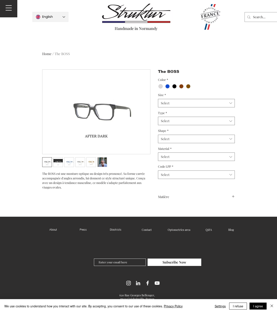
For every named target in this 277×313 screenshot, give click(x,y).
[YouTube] (157, 283)
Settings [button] (220, 306)
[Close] (271, 306)
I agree (258, 306)
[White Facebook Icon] (148, 283)
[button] (9, 8)
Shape (163, 131)
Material (165, 149)
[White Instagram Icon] (129, 283)
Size (162, 95)
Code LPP (165, 166)
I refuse (238, 306)
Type (162, 113)
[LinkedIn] (138, 283)
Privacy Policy (173, 306)
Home (47, 53)
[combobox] (196, 103)
